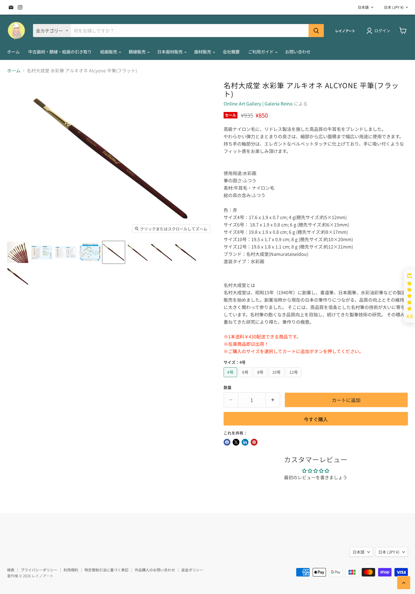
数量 (227, 387)
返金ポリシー (192, 570)
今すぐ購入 (316, 419)
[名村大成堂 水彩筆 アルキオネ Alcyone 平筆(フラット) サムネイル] (17, 252)
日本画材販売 (170, 52)
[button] (409, 296)
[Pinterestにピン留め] (254, 442)
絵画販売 (109, 52)
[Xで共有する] (236, 442)
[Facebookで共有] (227, 442)
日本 (393, 7)
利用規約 (71, 570)
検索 (10, 570)
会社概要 (231, 52)
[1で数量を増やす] (273, 400)
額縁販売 (138, 52)
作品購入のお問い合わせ (155, 570)
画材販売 (203, 52)
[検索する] (316, 30)
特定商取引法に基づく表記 (106, 570)
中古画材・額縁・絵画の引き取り (60, 52)
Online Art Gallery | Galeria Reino (258, 103)
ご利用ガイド (261, 52)
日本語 (363, 7)
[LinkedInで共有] (245, 442)
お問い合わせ (298, 52)
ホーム (13, 52)
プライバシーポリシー (39, 570)
